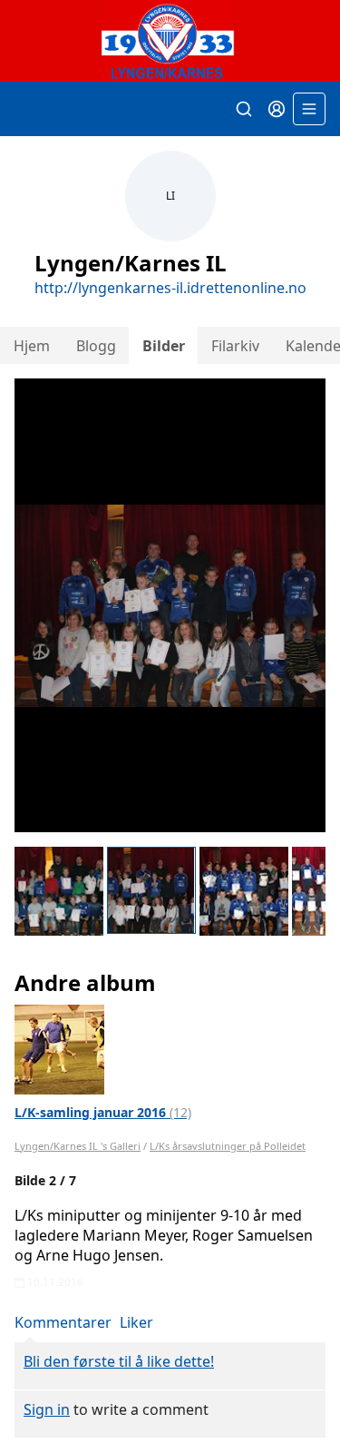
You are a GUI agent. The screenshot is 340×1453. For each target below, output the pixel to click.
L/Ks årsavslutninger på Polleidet (228, 1146)
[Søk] (244, 109)
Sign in (47, 1409)
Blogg (96, 346)
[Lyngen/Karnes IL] (170, 41)
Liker (136, 1322)
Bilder (163, 346)
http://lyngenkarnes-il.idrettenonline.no (170, 288)
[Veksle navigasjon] (309, 109)
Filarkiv (235, 346)
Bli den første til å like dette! (119, 1361)
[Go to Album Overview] (59, 1048)
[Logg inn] (276, 109)
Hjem (32, 346)
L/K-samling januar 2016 (103, 1112)
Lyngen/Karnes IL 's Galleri (78, 1146)
